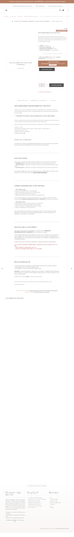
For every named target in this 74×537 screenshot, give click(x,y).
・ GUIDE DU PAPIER (53, 499)
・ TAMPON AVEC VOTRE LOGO (34, 504)
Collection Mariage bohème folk (37, 290)
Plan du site (51, 528)
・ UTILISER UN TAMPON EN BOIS (34, 497)
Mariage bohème (38, 292)
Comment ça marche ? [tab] (38, 100)
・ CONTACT (51, 507)
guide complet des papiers (40, 172)
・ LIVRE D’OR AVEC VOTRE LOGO (34, 505)
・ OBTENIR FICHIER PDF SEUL (34, 502)
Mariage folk (46, 292)
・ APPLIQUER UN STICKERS (33, 501)
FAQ (27, 276)
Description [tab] (22, 100)
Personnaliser (47, 69)
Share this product (46, 92)
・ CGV (50, 505)
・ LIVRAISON (52, 504)
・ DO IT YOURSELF (31, 507)
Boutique (13, 16)
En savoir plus (20, 68)
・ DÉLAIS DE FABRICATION (55, 502)
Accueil (6, 16)
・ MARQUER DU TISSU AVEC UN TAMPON (36, 499)
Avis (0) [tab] (53, 100)
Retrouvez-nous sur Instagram (37, 485)
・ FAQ (50, 497)
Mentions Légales (44, 528)
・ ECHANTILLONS (53, 501)
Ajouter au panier (56, 85)
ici (24, 133)
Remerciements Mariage (31, 16)
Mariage (20, 16)
